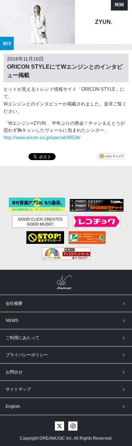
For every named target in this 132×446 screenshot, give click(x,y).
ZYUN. (103, 22)
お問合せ (14, 372)
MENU (119, 5)
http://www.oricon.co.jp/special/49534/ (42, 137)
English (13, 406)
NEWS (12, 320)
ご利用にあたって (22, 337)
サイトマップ (18, 389)
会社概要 (14, 303)
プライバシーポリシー (27, 354)
